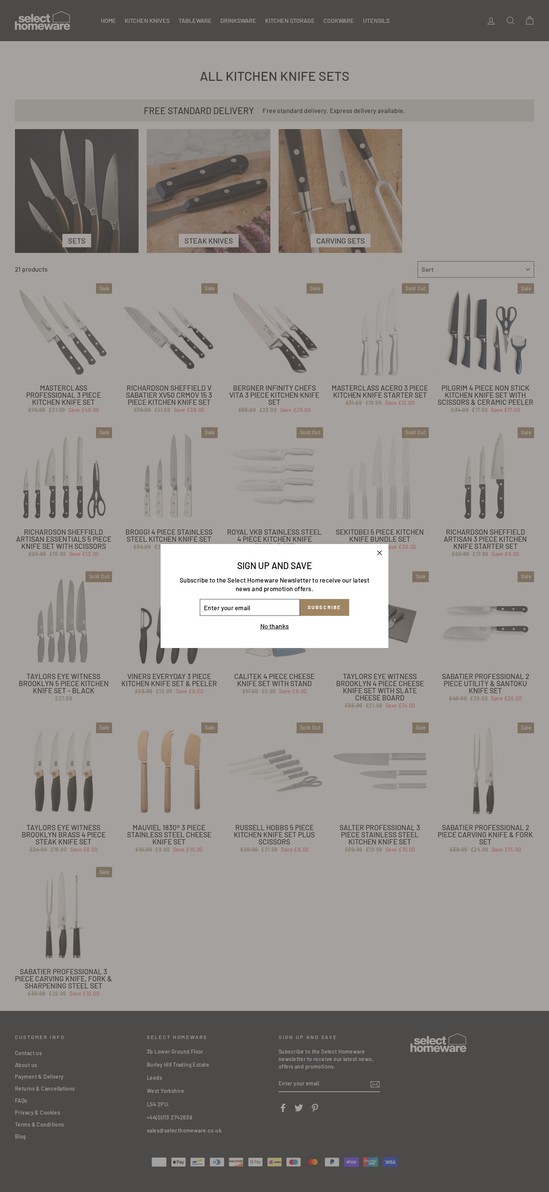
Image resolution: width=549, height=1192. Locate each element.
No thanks (274, 626)
